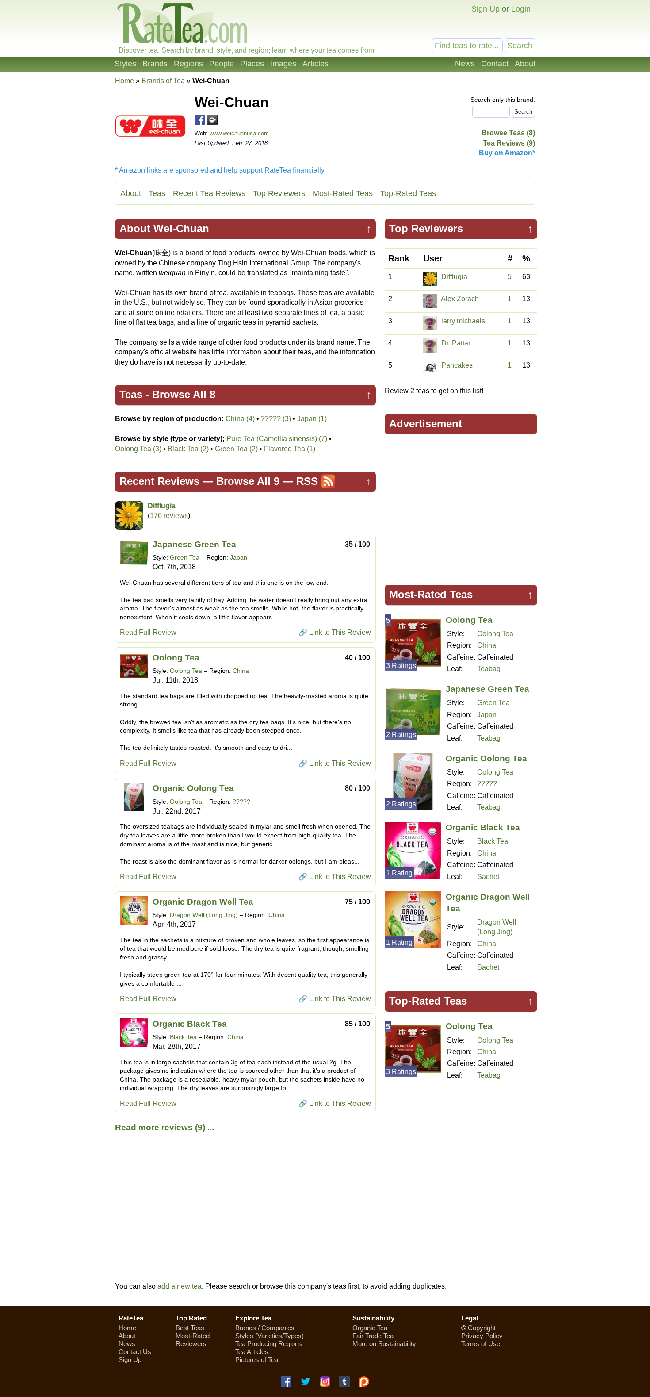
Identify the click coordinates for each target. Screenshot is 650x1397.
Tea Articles (251, 1351)
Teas (157, 193)
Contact (495, 63)
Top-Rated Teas (408, 193)
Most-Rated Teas (343, 193)
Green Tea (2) (236, 449)
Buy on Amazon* (507, 153)
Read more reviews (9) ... (164, 1127)
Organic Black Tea (190, 1024)
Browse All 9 (247, 481)
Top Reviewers (279, 193)
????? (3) (276, 418)
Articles (315, 63)
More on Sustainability (384, 1343)
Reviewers (191, 1343)
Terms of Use (480, 1343)
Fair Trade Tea (373, 1335)
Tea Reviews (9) (509, 143)
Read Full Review (148, 632)
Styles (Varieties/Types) (269, 1335)
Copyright (482, 1328)
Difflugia (162, 506)
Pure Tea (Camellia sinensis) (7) (276, 438)
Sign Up (485, 8)
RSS (307, 481)
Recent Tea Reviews (209, 193)
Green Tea (184, 557)
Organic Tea (369, 1328)
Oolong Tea (176, 657)
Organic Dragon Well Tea (203, 901)
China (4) (240, 418)
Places (252, 63)
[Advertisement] (461, 505)
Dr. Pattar (455, 343)
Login (521, 8)
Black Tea (183, 1036)
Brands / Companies (264, 1328)
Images (283, 63)
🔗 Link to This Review (334, 632)
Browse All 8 (183, 394)
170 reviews (169, 515)
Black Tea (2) (188, 449)
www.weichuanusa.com (239, 133)
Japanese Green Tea (194, 544)
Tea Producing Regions (268, 1343)
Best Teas (190, 1328)
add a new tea (179, 1286)
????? (241, 801)
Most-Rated (193, 1335)
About (525, 63)
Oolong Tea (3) (138, 449)
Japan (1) (312, 418)
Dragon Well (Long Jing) (204, 914)
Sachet (488, 876)
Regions (188, 63)
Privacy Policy (482, 1335)
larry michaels (463, 321)
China (241, 670)
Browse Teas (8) (508, 133)
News (465, 63)
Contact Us (135, 1351)
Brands (155, 63)
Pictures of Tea (256, 1359)
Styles (125, 63)
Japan (238, 557)
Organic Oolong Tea (193, 788)
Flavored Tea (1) (289, 449)
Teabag (489, 668)
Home (124, 80)
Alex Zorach (460, 299)
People (221, 63)
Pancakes (457, 365)
